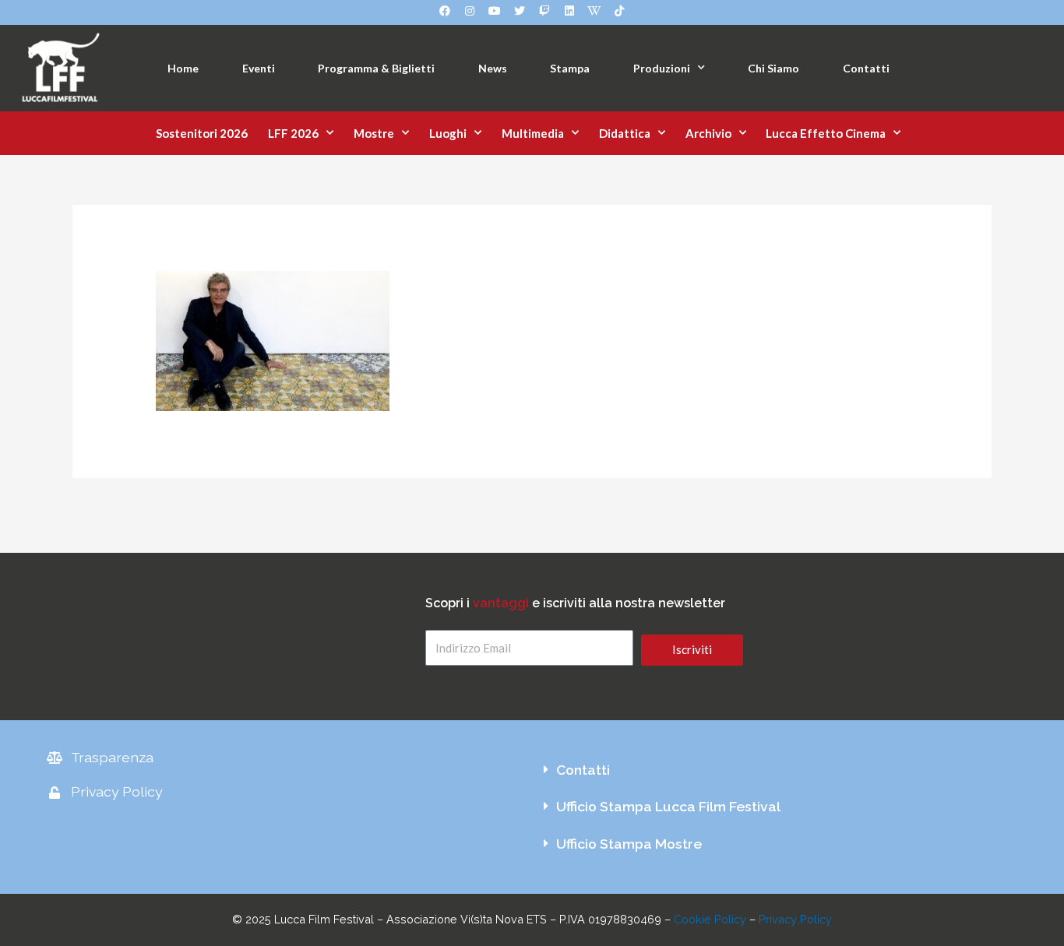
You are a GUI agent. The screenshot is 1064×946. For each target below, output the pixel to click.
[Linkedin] (569, 11)
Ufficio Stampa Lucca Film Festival (668, 806)
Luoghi (448, 133)
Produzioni (661, 68)
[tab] (774, 770)
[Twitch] (544, 11)
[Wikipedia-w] (594, 11)
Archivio (708, 133)
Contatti (866, 68)
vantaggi (501, 603)
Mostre (374, 133)
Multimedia (533, 133)
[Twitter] (519, 11)
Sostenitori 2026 (202, 133)
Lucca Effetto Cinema (826, 133)
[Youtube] (495, 11)
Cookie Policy (710, 919)
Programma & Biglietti (376, 68)
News (492, 68)
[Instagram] (470, 11)
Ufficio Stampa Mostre (629, 843)
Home (183, 68)
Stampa (570, 68)
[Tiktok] (619, 11)
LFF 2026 (293, 133)
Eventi (258, 68)
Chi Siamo (773, 68)
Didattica (624, 133)
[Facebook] (445, 11)
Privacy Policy (795, 919)
